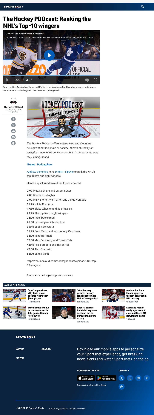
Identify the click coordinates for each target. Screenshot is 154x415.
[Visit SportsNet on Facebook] (138, 378)
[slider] (51, 75)
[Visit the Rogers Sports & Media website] (30, 408)
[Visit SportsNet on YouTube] (130, 378)
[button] (142, 6)
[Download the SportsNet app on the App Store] (86, 378)
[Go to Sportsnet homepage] (13, 7)
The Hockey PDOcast (13, 107)
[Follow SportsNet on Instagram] (147, 378)
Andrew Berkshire (37, 171)
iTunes (31, 164)
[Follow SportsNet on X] (122, 378)
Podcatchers (44, 164)
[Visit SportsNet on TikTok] (122, 386)
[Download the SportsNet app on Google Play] (106, 378)
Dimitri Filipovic (64, 171)
